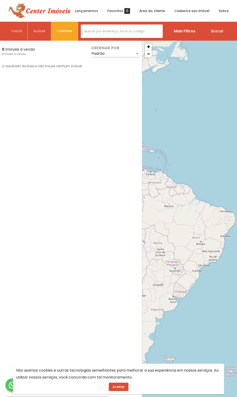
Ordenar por (105, 48)
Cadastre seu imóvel (191, 11)
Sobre (224, 11)
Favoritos (117, 11)
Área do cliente (152, 11)
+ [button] (148, 46)
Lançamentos (86, 11)
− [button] (148, 54)
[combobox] (122, 31)
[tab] (17, 31)
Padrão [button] (98, 53)
